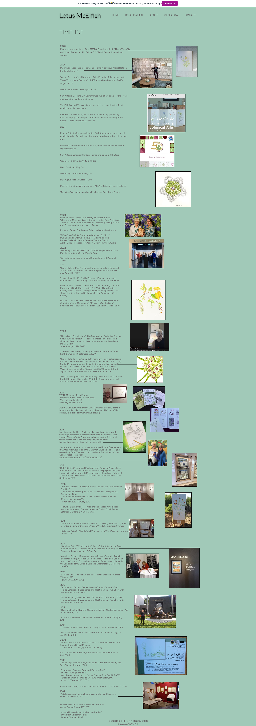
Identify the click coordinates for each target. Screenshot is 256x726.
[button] (154, 15)
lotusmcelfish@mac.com (128, 720)
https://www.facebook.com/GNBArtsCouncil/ (80, 457)
